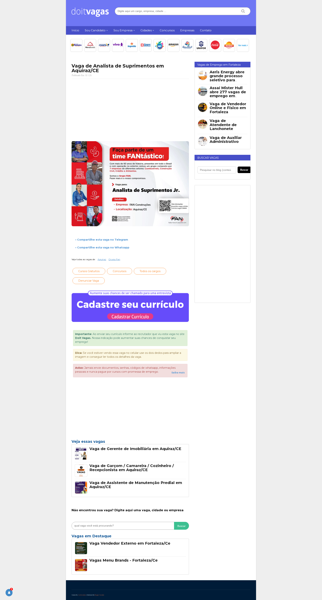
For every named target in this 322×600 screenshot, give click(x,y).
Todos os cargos (150, 271)
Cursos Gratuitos (89, 271)
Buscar (181, 525)
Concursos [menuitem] (167, 30)
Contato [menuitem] (205, 30)
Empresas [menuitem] (187, 30)
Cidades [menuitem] (146, 30)
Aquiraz (102, 259)
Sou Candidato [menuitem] (95, 30)
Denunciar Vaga (88, 280)
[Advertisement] (130, 109)
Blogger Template (99, 595)
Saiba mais (178, 372)
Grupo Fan (114, 259)
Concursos (119, 271)
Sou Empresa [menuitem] (122, 30)
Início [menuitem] (75, 30)
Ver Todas (130, 537)
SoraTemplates (82, 595)
